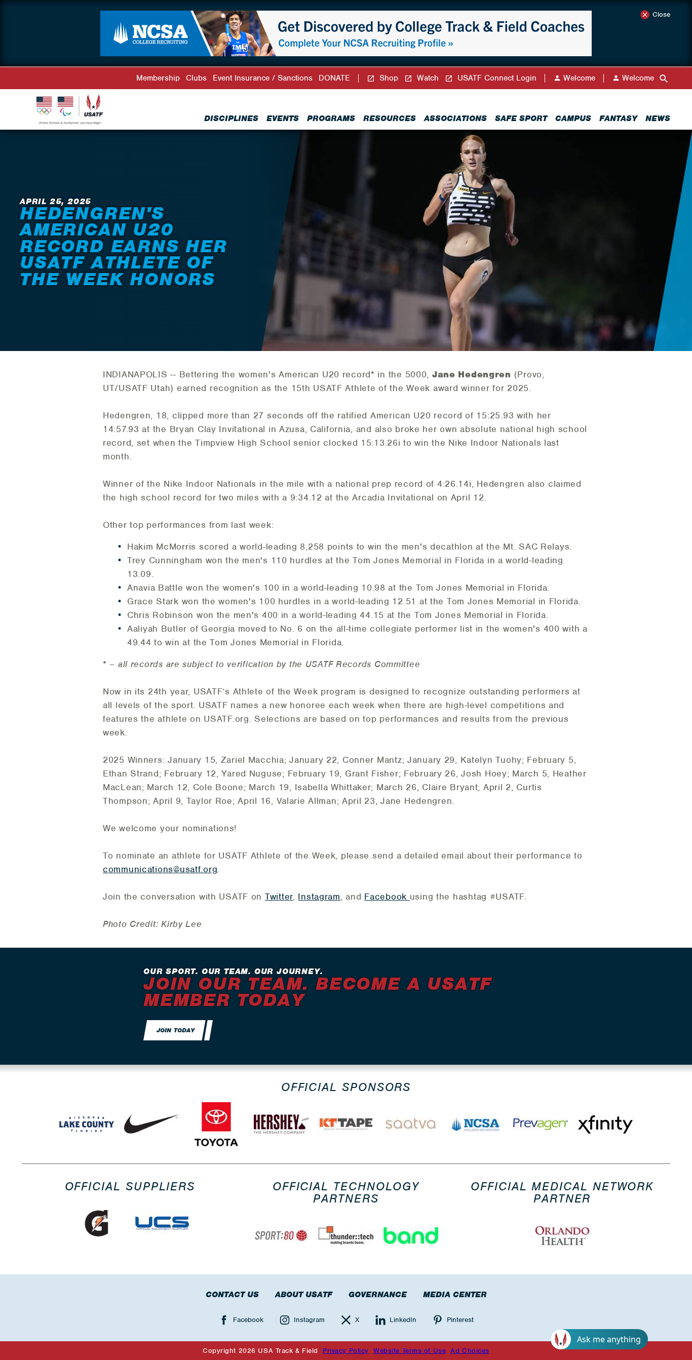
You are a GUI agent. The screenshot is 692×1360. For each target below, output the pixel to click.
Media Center (455, 1295)
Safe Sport (521, 118)
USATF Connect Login (495, 78)
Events (282, 118)
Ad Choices (469, 1350)
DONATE (334, 78)
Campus (573, 118)
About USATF (303, 1295)
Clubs (196, 78)
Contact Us (232, 1295)
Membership (158, 78)
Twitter (279, 896)
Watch (426, 78)
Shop (387, 78)
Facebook (386, 896)
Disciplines (231, 118)
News (657, 118)
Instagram (319, 896)
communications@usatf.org (160, 869)
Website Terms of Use (409, 1350)
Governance (378, 1295)
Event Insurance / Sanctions (263, 78)
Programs (331, 118)
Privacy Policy (346, 1350)
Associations (455, 118)
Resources (389, 118)
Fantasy (618, 118)
